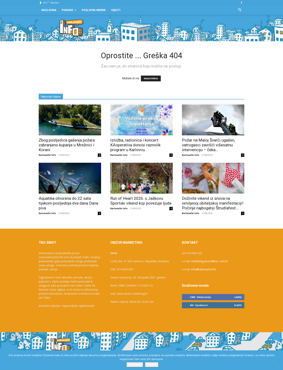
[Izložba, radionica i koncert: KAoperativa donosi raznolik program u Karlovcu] (141, 120)
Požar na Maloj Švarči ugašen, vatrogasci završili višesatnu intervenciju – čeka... (208, 145)
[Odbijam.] (278, 360)
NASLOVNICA (151, 78)
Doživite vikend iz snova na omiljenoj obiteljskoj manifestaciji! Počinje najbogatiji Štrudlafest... (212, 203)
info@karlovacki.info (203, 269)
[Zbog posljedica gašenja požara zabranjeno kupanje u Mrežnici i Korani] (70, 120)
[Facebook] (241, 2)
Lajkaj (238, 297)
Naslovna (48, 10)
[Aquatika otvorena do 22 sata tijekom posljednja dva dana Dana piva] (70, 178)
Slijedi (238, 305)
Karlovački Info (47, 154)
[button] (239, 10)
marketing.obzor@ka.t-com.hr (209, 261)
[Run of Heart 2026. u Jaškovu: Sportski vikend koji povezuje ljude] (141, 178)
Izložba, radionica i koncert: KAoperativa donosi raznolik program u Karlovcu (135, 145)
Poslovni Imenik (94, 10)
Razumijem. (135, 364)
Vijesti (115, 10)
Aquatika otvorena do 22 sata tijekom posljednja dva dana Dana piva (68, 203)
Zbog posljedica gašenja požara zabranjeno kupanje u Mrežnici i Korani (67, 145)
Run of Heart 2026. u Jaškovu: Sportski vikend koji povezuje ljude (141, 201)
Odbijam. (152, 364)
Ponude (67, 10)
